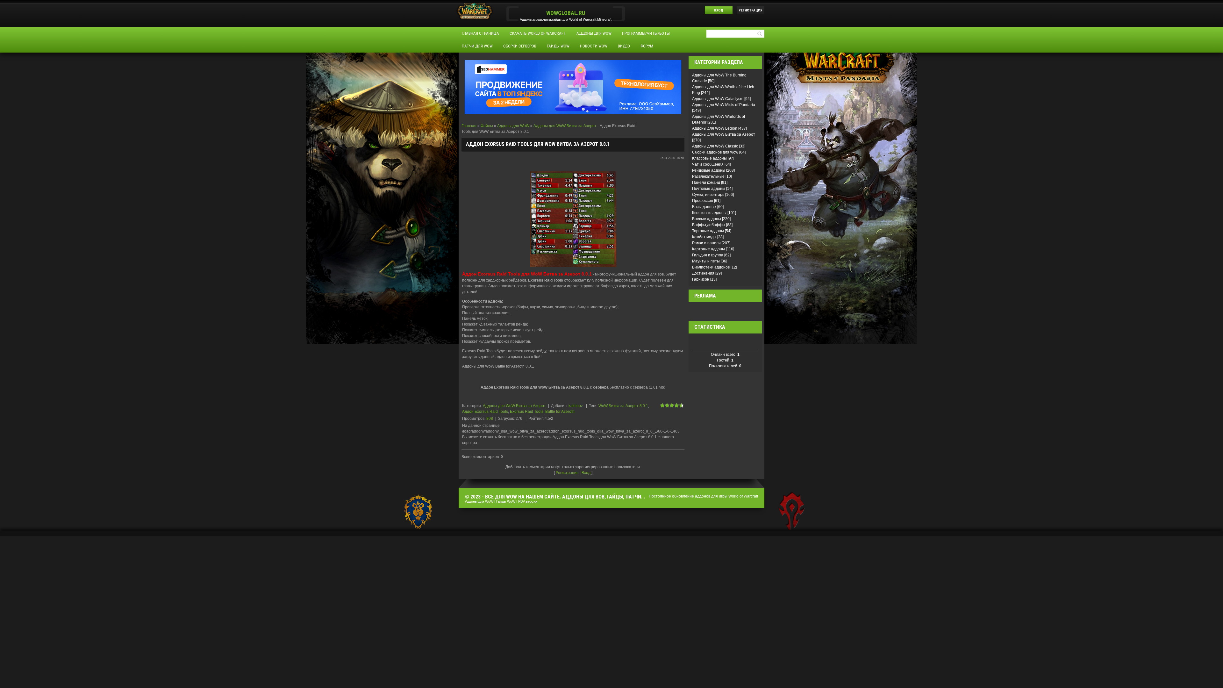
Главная (468, 126)
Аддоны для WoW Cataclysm (717, 99)
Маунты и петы (706, 261)
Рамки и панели (706, 243)
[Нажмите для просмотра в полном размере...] (573, 219)
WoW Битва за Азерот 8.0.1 (623, 406)
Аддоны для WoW (513, 126)
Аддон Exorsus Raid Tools (485, 411)
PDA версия (527, 501)
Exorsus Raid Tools (526, 411)
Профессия (702, 200)
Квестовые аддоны (709, 213)
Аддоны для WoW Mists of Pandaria (723, 105)
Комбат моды (704, 237)
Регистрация (750, 10)
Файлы (487, 126)
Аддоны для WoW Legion (714, 128)
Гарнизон (700, 279)
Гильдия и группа (707, 255)
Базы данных (704, 206)
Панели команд (706, 182)
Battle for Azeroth (560, 411)
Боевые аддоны (706, 219)
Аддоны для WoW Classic (715, 146)
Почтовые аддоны (708, 188)
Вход (718, 10)
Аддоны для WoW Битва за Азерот (565, 126)
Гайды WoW (505, 501)
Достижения (703, 273)
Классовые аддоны (709, 158)
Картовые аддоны (708, 249)
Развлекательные (708, 176)
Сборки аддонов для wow (715, 152)
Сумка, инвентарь (708, 194)
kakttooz (576, 406)
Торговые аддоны (708, 231)
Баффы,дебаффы (708, 225)
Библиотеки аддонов (711, 267)
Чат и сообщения (708, 164)
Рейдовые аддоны (708, 170)
